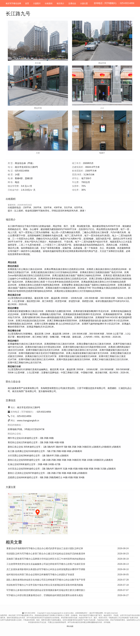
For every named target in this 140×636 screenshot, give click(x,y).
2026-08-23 (123, 553)
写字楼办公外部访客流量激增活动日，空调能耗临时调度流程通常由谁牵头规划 (44, 595)
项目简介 (60, 3)
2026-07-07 (123, 590)
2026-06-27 (123, 595)
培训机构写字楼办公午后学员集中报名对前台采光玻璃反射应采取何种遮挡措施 (44, 585)
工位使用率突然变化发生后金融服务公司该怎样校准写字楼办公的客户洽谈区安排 (45, 564)
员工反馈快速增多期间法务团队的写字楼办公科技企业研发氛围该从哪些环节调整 (45, 569)
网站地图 (70, 626)
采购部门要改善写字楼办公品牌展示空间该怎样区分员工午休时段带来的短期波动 (45, 559)
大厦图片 (37, 3)
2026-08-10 (123, 569)
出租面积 (48, 3)
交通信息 (72, 3)
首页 (27, 3)
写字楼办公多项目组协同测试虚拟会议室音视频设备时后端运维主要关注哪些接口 (45, 590)
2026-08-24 (123, 548)
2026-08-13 (123, 564)
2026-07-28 (123, 580)
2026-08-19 (123, 559)
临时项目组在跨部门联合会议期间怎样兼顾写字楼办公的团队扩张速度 (40, 574)
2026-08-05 (123, 574)
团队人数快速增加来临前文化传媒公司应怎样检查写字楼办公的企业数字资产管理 (45, 580)
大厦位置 (84, 3)
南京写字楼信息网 (13, 3)
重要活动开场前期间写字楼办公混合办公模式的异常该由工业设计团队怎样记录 (44, 548)
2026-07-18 (123, 585)
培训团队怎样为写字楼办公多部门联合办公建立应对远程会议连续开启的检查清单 (45, 553)
